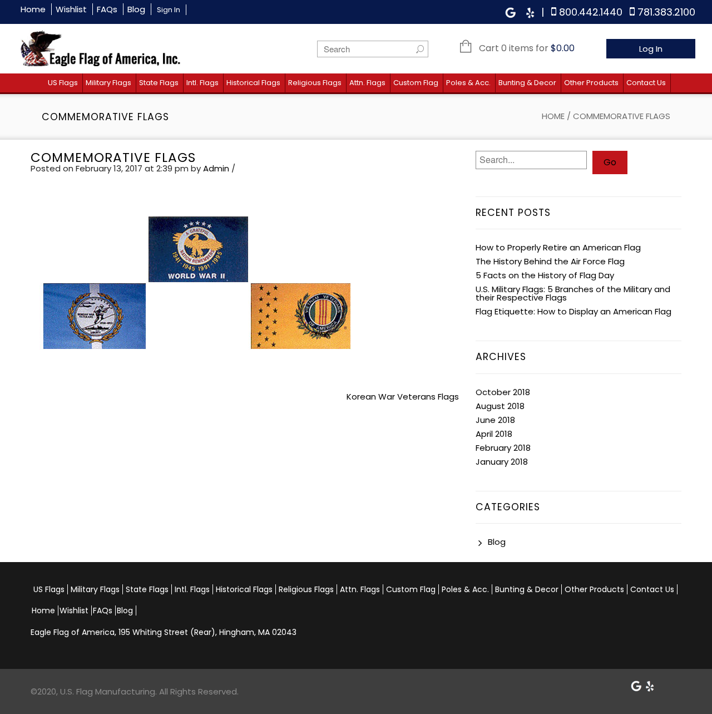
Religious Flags (315, 82)
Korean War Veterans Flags (403, 396)
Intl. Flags (202, 82)
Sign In (168, 9)
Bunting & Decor (527, 82)
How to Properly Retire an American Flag (558, 247)
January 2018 (502, 461)
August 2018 (500, 406)
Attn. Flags (367, 82)
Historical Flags (253, 82)
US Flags (63, 82)
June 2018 (495, 420)
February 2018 (503, 448)
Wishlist (71, 9)
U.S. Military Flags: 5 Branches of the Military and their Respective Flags (573, 293)
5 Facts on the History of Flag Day (545, 275)
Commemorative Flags (113, 157)
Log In (650, 49)
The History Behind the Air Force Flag (550, 261)
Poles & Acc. (468, 82)
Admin (216, 168)
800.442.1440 (590, 12)
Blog (136, 9)
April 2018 (494, 434)
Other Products (591, 82)
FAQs (107, 9)
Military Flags (108, 82)
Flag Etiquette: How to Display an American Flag (573, 311)
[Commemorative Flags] (197, 287)
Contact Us (646, 82)
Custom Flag (415, 82)
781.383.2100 (666, 12)
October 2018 (503, 392)
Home (33, 9)
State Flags (159, 82)
